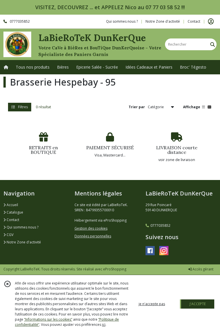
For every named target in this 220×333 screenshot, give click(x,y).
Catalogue (14, 212)
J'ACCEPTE (198, 303)
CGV (9, 234)
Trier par (137, 106)
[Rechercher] (212, 44)
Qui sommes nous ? (22, 227)
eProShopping (114, 269)
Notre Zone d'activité (23, 242)
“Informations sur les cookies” (48, 319)
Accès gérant (202, 269)
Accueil (12, 204)
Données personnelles (92, 236)
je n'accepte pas (152, 303)
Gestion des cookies (90, 228)
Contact (194, 21)
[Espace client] (211, 21)
